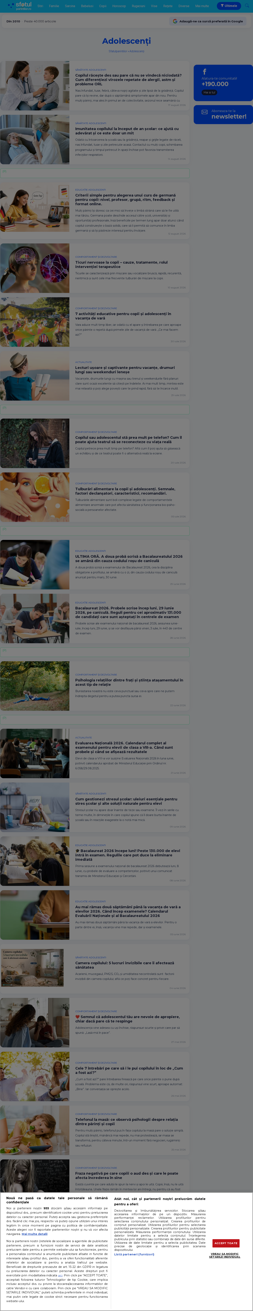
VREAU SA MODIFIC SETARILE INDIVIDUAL (224, 1255)
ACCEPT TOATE (226, 1243)
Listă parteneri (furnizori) (134, 1254)
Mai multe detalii (34, 1234)
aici (60, 1275)
